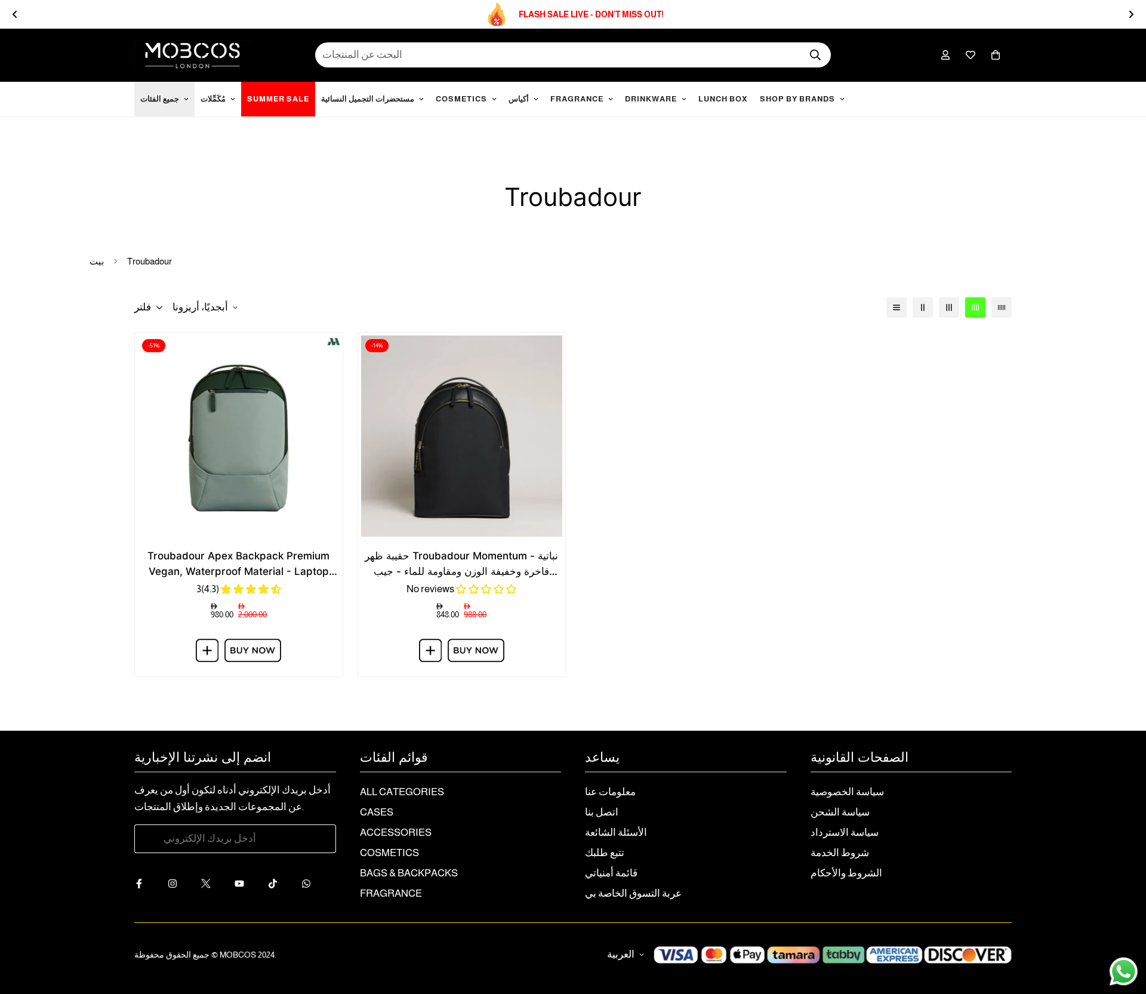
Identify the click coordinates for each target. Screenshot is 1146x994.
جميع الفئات (159, 98)
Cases (376, 812)
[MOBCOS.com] (192, 55)
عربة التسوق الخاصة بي (633, 893)
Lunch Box (723, 98)
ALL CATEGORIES (402, 792)
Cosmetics (461, 98)
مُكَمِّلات (213, 98)
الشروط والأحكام (846, 873)
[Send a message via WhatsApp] (1123, 971)
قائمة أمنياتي (611, 873)
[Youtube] (246, 883)
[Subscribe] (313, 838)
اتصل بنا (601, 812)
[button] (995, 54)
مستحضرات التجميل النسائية (367, 98)
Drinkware (651, 98)
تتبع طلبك (604, 852)
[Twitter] (213, 883)
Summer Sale (278, 98)
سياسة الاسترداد (845, 832)
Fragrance (576, 98)
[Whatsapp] (313, 883)
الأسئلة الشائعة (616, 832)
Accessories (396, 832)
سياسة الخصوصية (847, 792)
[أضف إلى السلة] (207, 650)
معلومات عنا (610, 792)
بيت (97, 261)
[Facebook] (146, 883)
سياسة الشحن (840, 812)
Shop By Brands (797, 98)
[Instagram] (180, 883)
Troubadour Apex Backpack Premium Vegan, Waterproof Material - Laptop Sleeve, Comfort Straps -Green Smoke (238, 564)
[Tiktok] (280, 883)
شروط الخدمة (840, 852)
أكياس (519, 98)
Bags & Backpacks (409, 873)
